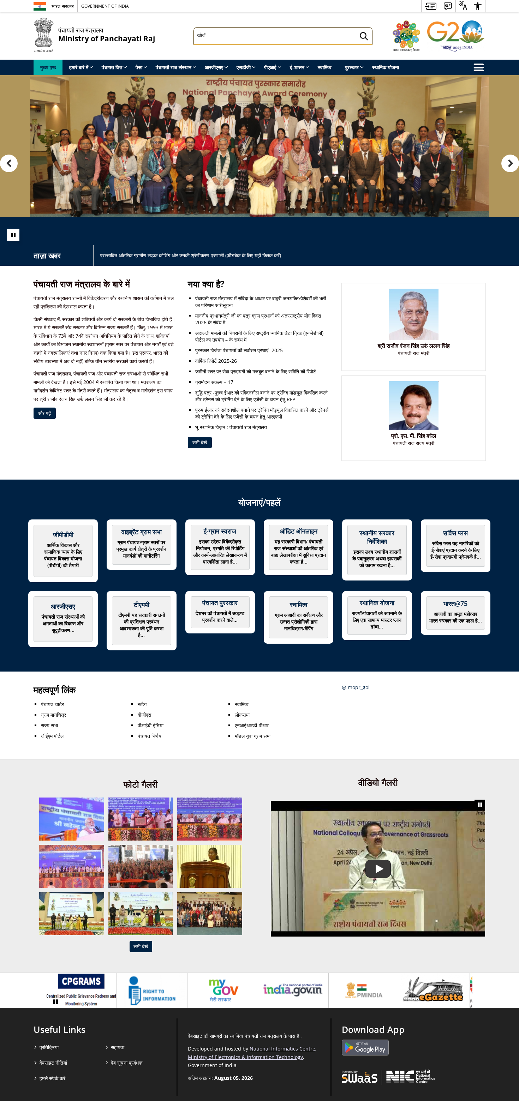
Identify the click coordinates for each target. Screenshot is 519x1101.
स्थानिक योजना (377, 602)
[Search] (364, 37)
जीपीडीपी (63, 534)
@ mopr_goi (356, 687)
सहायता (117, 1047)
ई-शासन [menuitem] (297, 67)
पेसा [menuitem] (139, 67)
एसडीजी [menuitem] (244, 67)
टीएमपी (141, 604)
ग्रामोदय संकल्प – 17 (214, 382)
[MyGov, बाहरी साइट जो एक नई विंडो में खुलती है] (222, 990)
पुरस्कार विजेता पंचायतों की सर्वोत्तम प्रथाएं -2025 (239, 350)
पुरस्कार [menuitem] (352, 67)
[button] (9, 163)
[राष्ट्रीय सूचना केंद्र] (410, 1076)
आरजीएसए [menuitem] (214, 67)
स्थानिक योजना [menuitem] (385, 67)
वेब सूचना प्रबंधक (126, 1062)
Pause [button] (13, 235)
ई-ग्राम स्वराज (220, 531)
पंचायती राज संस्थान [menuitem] (173, 67)
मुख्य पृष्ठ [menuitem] (48, 67)
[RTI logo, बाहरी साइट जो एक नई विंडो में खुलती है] (152, 990)
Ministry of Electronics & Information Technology (245, 1057)
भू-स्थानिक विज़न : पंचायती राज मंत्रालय (231, 427)
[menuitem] (431, 6)
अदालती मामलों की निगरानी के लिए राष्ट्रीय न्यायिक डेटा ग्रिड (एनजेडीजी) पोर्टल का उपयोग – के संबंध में (259, 336)
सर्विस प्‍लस (455, 533)
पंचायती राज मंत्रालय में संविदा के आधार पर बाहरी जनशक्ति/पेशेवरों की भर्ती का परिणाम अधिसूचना (260, 301)
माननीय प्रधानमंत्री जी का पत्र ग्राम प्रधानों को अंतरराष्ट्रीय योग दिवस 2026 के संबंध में (258, 319)
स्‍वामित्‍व (299, 604)
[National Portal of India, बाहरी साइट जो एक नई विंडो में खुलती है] (293, 990)
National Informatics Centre (282, 1048)
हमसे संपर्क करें (52, 1078)
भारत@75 (455, 603)
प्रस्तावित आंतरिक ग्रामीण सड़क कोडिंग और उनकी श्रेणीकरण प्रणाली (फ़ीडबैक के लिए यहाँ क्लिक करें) (190, 255)
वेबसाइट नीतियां (53, 1062)
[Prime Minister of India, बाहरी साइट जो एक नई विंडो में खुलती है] (364, 990)
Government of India (105, 6)
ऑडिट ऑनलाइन (298, 531)
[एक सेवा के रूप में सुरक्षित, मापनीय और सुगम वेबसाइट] (359, 1076)
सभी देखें (199, 442)
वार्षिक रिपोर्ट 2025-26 (216, 360)
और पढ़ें (44, 413)
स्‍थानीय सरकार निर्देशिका (376, 537)
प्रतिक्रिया (49, 1047)
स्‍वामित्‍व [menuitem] (325, 67)
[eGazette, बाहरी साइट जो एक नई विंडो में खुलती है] (434, 990)
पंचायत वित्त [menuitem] (112, 67)
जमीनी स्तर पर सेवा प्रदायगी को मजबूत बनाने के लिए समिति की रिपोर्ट (255, 371)
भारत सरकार (63, 6)
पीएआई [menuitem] (270, 67)
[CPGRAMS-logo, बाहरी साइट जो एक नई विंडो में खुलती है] (81, 990)
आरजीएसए (63, 606)
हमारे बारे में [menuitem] (78, 67)
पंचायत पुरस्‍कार (220, 602)
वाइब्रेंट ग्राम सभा (141, 532)
